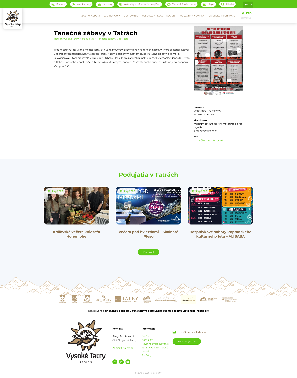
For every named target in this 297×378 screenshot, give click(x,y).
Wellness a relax (152, 15)
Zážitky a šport (90, 15)
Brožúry (146, 355)
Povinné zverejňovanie (155, 343)
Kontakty (147, 339)
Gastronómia (112, 15)
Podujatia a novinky (191, 15)
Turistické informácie (221, 15)
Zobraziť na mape (122, 347)
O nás (145, 336)
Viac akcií (148, 252)
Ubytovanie (131, 15)
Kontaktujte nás (187, 341)
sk (246, 4)
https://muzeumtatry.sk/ (208, 140)
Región (170, 15)
